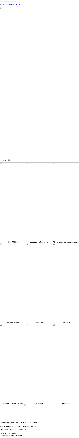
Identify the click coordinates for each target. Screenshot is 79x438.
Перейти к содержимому (8, 1)
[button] (39, 160)
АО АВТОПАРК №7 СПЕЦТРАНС (12, 4)
